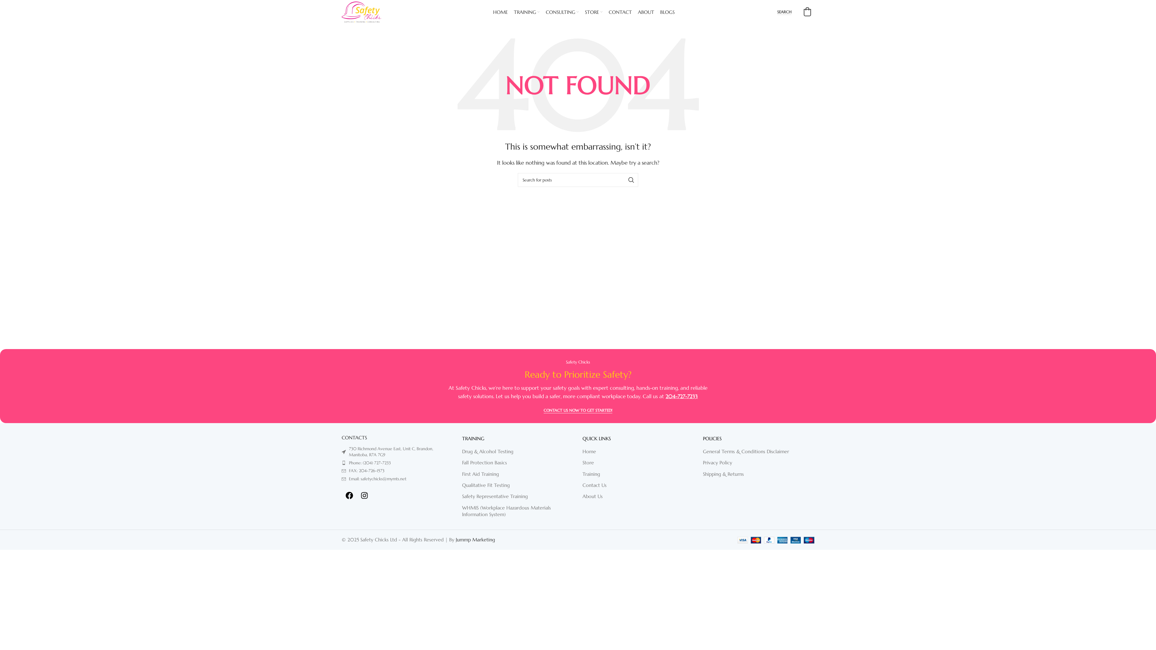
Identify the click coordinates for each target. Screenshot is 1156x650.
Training (591, 474)
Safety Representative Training (495, 496)
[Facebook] (349, 495)
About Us (593, 496)
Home (589, 451)
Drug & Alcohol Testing (487, 451)
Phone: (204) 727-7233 (370, 463)
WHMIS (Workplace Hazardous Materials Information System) (506, 511)
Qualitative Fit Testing (486, 485)
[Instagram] (364, 495)
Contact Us (595, 485)
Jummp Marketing (475, 540)
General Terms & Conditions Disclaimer (746, 451)
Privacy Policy (717, 463)
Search (784, 12)
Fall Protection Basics (484, 463)
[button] (807, 12)
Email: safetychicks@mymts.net (377, 478)
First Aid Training (480, 474)
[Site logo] (361, 11)
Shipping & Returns (723, 474)
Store (588, 463)
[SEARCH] (631, 180)
